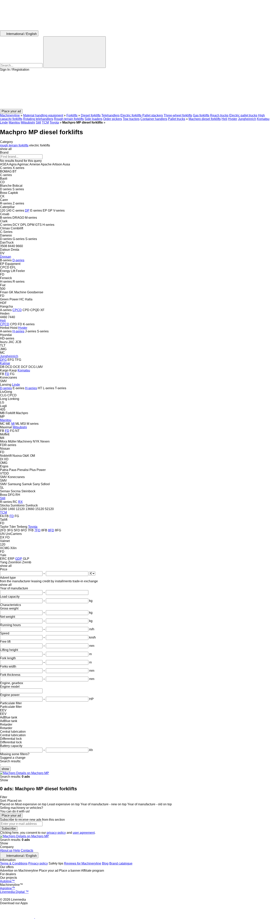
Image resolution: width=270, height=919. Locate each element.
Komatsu (263, 119)
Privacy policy (38, 863)
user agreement (84, 832)
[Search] (74, 52)
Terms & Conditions (13, 863)
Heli (224, 119)
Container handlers (153, 119)
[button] (135, 90)
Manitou (14, 122)
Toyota (54, 122)
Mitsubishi (28, 122)
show (5, 769)
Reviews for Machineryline (82, 863)
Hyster (232, 119)
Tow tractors (131, 119)
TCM (45, 122)
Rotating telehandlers (38, 119)
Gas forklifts (201, 115)
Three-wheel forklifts (178, 115)
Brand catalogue (120, 863)
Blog (105, 863)
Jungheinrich (247, 119)
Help (16, 850)
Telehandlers (110, 115)
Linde (4, 122)
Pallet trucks (176, 119)
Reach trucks (219, 115)
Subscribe (9, 828)
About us (6, 850)
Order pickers (112, 119)
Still (38, 122)
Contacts (27, 850)
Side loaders (93, 119)
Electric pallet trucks (243, 115)
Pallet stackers (152, 115)
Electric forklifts (131, 115)
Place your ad (11, 815)
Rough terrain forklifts (69, 119)
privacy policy (56, 832)
